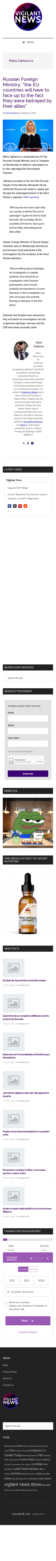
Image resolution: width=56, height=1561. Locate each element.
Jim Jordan (25, 1464)
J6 (49, 1460)
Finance (46, 1455)
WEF (49, 1485)
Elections (34, 1456)
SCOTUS (26, 1479)
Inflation (38, 1460)
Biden (20, 1446)
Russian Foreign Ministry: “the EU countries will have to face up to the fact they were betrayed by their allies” (27, 92)
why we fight (14, 1490)
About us (7, 1378)
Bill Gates (44, 1446)
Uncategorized (22, 985)
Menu (30, 42)
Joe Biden (37, 1464)
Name (11, 725)
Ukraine (47, 1478)
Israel (44, 1459)
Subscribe (28, 773)
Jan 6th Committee (12, 1464)
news (7, 1478)
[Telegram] (32, 443)
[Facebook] (28, 443)
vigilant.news (38, 1514)
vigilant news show (22, 1484)
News (5, 1365)
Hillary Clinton (14, 1460)
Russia (19, 1479)
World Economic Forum (28, 1490)
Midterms (40, 1474)
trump (34, 1478)
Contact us (8, 1385)
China (12, 1450)
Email (11, 712)
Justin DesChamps (25, 1469)
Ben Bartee (12, 1446)
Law (40, 1468)
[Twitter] (23, 443)
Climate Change (21, 1451)
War (44, 1485)
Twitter (40, 1479)
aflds (6, 1446)
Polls (14, 1479)
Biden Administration (31, 1446)
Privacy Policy (10, 1372)
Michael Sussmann (28, 1474)
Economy (26, 1455)
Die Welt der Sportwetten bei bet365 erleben (24, 980)
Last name (13, 737)
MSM (47, 1474)
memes (15, 1473)
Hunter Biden (27, 1459)
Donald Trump (12, 1455)
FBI (40, 1455)
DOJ (44, 1450)
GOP (6, 1460)
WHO (6, 1490)
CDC (6, 1451)
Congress (35, 1450)
